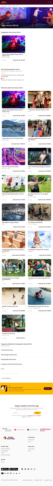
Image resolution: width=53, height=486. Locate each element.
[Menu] (51, 2)
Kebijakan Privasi (31, 415)
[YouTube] (28, 469)
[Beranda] (3, 2)
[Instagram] (31, 469)
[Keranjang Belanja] (48, 2)
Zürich (9, 5)
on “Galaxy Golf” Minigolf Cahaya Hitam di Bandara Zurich (12, 79)
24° (46, 9)
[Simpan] (51, 9)
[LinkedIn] (22, 469)
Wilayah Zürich (4, 5)
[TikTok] (35, 469)
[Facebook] (25, 469)
